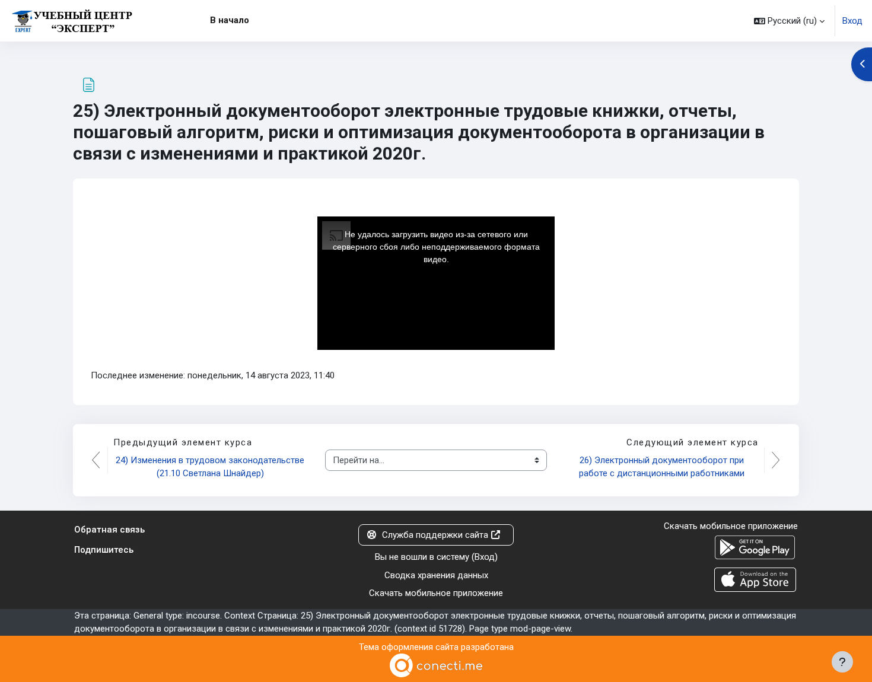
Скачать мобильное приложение (436, 593)
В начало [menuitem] (229, 20)
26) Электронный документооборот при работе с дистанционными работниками (662, 467)
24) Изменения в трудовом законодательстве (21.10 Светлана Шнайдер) (211, 467)
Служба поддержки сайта (435, 535)
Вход (852, 20)
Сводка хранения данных (436, 575)
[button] (789, 21)
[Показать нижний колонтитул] (842, 662)
